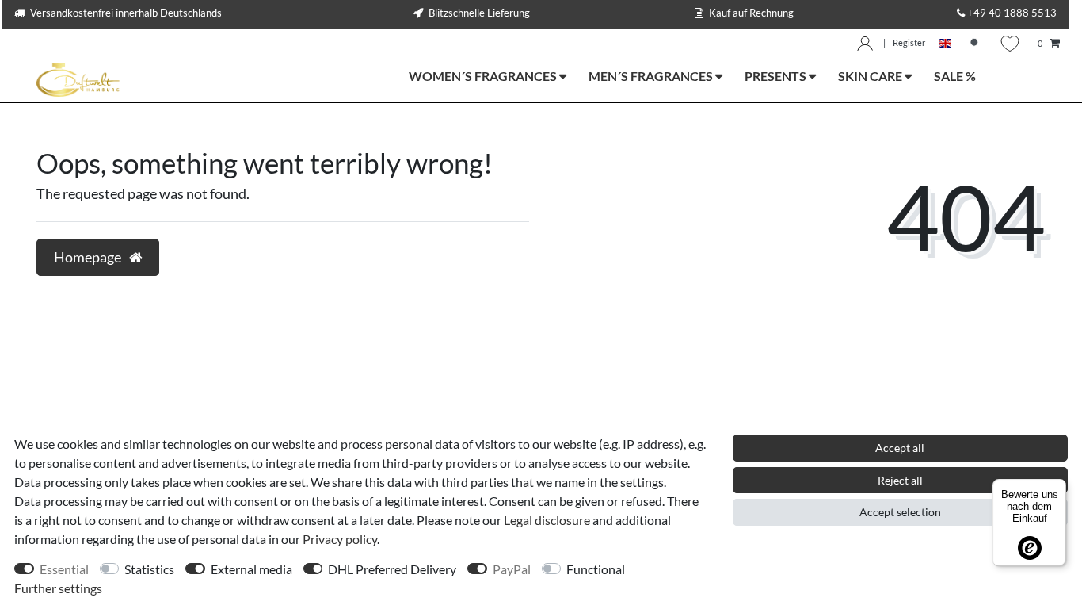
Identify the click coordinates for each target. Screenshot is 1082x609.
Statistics (149, 568)
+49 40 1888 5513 (1012, 12)
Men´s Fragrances (652, 75)
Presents (777, 75)
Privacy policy (340, 538)
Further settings (58, 588)
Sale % (955, 75)
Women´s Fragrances (484, 75)
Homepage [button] (89, 257)
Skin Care (871, 75)
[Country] (945, 44)
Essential (64, 568)
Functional (595, 568)
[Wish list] (1010, 43)
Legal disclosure (547, 519)
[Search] (976, 44)
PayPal (512, 568)
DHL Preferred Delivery (392, 568)
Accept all (899, 447)
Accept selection (900, 512)
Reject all (900, 480)
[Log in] (865, 43)
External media (251, 568)
